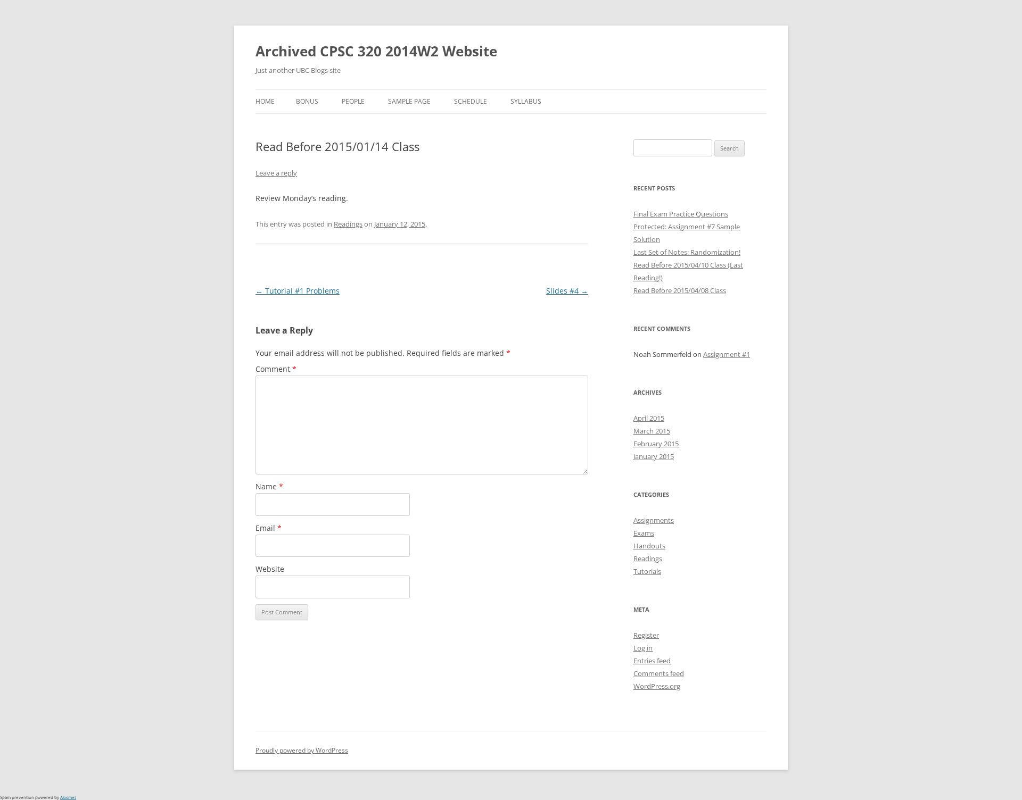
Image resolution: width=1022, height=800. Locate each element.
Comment (276, 369)
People (353, 101)
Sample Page (409, 101)
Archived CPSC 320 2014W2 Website (376, 51)
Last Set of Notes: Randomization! (686, 252)
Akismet (68, 797)
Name (269, 486)
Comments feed (658, 673)
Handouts (649, 546)
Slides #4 (567, 291)
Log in (643, 648)
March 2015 (651, 431)
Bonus (307, 101)
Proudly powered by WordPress (302, 750)
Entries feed (652, 660)
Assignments (653, 520)
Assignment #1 (726, 354)
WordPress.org (656, 686)
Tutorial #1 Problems (298, 291)
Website (270, 569)
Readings (348, 224)
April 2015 (648, 418)
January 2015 (653, 456)
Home (265, 101)
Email (269, 528)
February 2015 (656, 443)
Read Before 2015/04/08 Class (679, 290)
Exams (643, 533)
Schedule (470, 101)
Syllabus (525, 101)
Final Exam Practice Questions (680, 214)
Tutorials (647, 571)
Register (646, 635)
